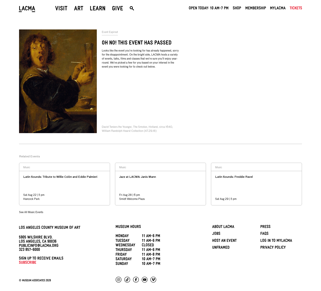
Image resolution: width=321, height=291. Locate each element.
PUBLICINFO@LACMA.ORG (39, 246)
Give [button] (117, 9)
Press (265, 227)
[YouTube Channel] (145, 280)
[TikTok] (127, 280)
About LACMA (223, 227)
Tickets (296, 9)
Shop (237, 9)
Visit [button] (61, 9)
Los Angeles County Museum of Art (49, 228)
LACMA (27, 10)
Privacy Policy (273, 248)
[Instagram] (119, 280)
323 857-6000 (29, 250)
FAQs (264, 234)
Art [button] (78, 9)
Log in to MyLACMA (276, 241)
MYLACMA (278, 9)
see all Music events (31, 212)
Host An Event (224, 241)
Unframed (221, 248)
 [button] (132, 10)
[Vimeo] (153, 280)
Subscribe (27, 263)
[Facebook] (136, 280)
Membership (255, 9)
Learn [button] (97, 9)
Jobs (216, 234)
